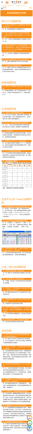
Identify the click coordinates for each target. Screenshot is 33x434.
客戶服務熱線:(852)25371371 (7, 5)
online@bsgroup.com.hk (20, 5)
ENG (30, 7)
